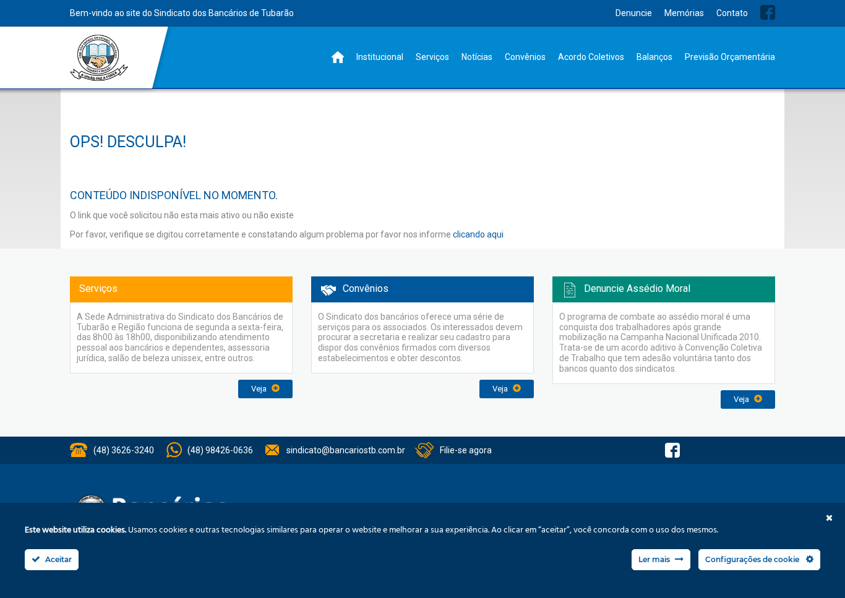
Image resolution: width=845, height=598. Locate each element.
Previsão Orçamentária (730, 57)
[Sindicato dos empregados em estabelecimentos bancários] (99, 58)
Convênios (525, 57)
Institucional (379, 57)
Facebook (767, 12)
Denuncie (634, 13)
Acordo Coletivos (591, 57)
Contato (732, 13)
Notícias (476, 57)
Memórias (684, 13)
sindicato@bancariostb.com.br (345, 450)
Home (338, 57)
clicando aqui (478, 234)
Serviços (432, 57)
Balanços (654, 57)
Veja (259, 388)
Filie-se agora (466, 450)
